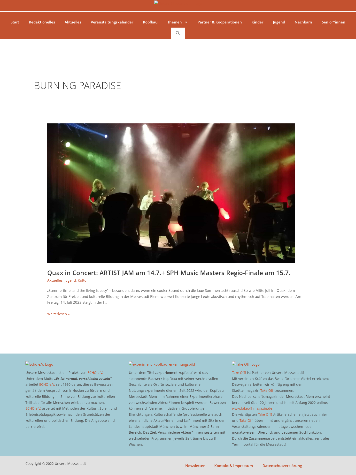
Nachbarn (303, 22)
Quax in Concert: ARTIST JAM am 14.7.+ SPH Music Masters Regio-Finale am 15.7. (168, 272)
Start (15, 22)
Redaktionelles (42, 22)
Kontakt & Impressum (233, 465)
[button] (178, 33)
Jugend (279, 22)
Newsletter (195, 465)
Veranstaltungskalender (112, 22)
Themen (174, 22)
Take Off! (239, 372)
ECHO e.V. (95, 372)
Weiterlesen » (58, 313)
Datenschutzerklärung (282, 465)
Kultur (83, 280)
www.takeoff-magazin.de (252, 408)
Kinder (257, 22)
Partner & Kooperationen (220, 22)
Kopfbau (150, 22)
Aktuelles (73, 22)
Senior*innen (333, 22)
